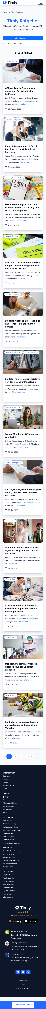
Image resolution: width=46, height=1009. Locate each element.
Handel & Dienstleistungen (12, 851)
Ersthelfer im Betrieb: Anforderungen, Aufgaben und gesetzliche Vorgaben (22, 725)
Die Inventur (10, 521)
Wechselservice (8, 806)
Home (5, 12)
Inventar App (7, 821)
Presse (5, 782)
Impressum (23, 981)
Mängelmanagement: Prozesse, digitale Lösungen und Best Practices (21, 667)
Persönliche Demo (23, 1005)
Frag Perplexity (8, 878)
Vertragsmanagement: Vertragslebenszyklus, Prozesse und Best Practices (23, 492)
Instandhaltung (8, 894)
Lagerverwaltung (12, 61)
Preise (5, 813)
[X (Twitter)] (28, 972)
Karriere (5, 789)
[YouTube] (23, 972)
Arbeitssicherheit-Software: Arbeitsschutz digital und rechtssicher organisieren (21, 608)
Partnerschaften (9, 786)
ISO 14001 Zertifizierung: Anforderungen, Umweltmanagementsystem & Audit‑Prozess (23, 265)
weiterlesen (25, 104)
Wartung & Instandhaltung (15, 178)
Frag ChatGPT (8, 875)
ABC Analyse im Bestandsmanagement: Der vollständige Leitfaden (20, 91)
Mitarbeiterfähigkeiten (13, 119)
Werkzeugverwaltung (10, 827)
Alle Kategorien (21, 38)
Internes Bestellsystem (11, 843)
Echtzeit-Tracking (9, 840)
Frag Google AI (8, 881)
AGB (23, 984)
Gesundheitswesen (10, 864)
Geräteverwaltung (9, 824)
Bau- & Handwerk (9, 854)
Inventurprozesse (9, 837)
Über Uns (6, 776)
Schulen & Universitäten (11, 860)
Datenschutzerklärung (23, 988)
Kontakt (5, 779)
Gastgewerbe (8, 867)
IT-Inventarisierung (12, 294)
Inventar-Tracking (12, 236)
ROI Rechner (7, 809)
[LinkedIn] (18, 972)
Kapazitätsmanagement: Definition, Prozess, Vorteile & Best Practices (21, 149)
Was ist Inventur (8, 884)
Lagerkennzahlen (9, 891)
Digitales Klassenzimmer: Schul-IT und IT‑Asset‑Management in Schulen (22, 324)
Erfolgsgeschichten (10, 803)
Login (7, 797)
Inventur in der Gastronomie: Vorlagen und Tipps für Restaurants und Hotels (22, 550)
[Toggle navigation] (40, 3)
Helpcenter (7, 800)
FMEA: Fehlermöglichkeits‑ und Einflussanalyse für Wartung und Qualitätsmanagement (22, 207)
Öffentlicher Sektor (9, 857)
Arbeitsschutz (11, 579)
